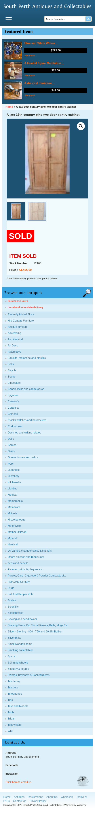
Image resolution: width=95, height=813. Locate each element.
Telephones (15, 693)
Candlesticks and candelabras (26, 389)
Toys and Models (18, 706)
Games (12, 445)
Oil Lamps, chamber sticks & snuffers (30, 550)
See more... (30, 55)
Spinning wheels (18, 662)
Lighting (12, 488)
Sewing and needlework (22, 619)
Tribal (11, 718)
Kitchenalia (14, 482)
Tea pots (13, 687)
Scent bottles (15, 612)
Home (7, 797)
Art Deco (13, 345)
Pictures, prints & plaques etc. (25, 569)
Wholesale (67, 797)
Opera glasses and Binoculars (26, 557)
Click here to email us (18, 782)
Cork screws (15, 426)
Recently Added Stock (21, 314)
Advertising (14, 333)
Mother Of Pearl (17, 532)
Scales (12, 600)
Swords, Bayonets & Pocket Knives (28, 675)
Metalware (14, 507)
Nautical (13, 544)
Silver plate (14, 637)
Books (11, 376)
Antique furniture (18, 326)
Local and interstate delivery (26, 307)
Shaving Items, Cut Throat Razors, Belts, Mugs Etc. (38, 625)
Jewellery (13, 476)
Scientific (13, 606)
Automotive (14, 351)
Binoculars (14, 382)
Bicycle (12, 370)
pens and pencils (18, 563)
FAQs (6, 801)
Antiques (19, 797)
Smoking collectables (20, 650)
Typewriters (14, 724)
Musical (12, 538)
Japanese (14, 469)
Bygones (13, 395)
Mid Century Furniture (21, 320)
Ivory (10, 463)
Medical (12, 494)
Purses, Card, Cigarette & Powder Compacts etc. (37, 575)
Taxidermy (14, 681)
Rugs (11, 588)
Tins (10, 700)
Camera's (13, 401)
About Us (51, 797)
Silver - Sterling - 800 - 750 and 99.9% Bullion (35, 631)
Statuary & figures (18, 668)
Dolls (11, 438)
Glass (11, 451)
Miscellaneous (16, 519)
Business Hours (18, 301)
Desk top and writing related (24, 432)
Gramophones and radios (23, 457)
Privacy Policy (38, 801)
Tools (11, 712)
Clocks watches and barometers (27, 420)
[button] (81, 126)
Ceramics (13, 407)
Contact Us (19, 801)
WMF (11, 731)
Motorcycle (14, 525)
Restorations (35, 797)
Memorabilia (15, 501)
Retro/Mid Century (19, 581)
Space (11, 656)
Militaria (12, 513)
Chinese (13, 413)
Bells (11, 364)
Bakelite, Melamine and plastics (27, 358)
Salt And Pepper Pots (20, 594)
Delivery (82, 797)
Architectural (15, 339)
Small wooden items (20, 644)
